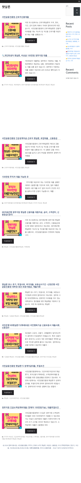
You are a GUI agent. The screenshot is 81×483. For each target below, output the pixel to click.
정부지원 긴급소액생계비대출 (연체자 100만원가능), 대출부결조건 (30, 408)
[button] (79, 1)
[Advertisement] (32, 110)
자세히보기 (31, 40)
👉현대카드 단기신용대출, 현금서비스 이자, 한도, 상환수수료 (73, 34)
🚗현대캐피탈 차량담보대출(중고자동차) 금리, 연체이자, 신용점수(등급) (73, 53)
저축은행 (27, 247)
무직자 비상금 (8, 84)
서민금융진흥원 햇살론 (16, 247)
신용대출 (42, 436)
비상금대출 (29, 436)
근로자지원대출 (9, 46)
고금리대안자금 (14, 398)
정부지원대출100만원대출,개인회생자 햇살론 (35, 84)
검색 (67, 6)
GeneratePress (67, 448)
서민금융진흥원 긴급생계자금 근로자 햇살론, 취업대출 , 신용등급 (29, 138)
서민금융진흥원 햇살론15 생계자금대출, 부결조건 (23, 366)
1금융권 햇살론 (14, 316)
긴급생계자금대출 (19, 436)
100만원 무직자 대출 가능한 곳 (15, 177)
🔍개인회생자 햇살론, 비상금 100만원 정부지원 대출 (24, 56)
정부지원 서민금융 (46, 357)
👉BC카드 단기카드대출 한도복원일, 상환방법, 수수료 (72, 41)
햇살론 (27, 46)
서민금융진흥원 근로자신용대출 (15, 17)
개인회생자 (17, 84)
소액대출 (36, 436)
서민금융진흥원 (19, 46)
